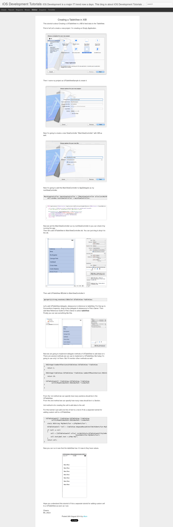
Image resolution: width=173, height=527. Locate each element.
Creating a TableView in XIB (72, 19)
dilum (85, 516)
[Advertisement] (118, 56)
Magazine (19, 9)
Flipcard (11, 9)
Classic (3, 9)
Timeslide (51, 9)
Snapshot (42, 9)
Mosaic (27, 9)
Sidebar (34, 9)
